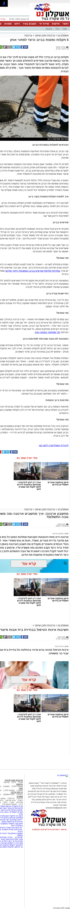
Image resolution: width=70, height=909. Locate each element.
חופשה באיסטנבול (15, 833)
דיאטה (19, 820)
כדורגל (20, 798)
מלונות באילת (16, 810)
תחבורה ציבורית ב (9, 804)
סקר (21, 788)
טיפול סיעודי (59, 646)
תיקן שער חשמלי (16, 845)
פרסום (17, 847)
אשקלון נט (63, 35)
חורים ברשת (5, 810)
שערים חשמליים (16, 812)
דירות (13, 825)
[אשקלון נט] (62, 775)
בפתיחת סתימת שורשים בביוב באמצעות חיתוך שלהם (32, 270)
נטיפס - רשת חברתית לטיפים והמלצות (49, 829)
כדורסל (11, 798)
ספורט (7, 23)
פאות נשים (5, 839)
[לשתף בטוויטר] (16, 48)
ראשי (66, 23)
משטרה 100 (18, 786)
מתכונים (13, 820)
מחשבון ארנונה (58, 534)
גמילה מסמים (7, 829)
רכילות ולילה (17, 792)
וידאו (17, 23)
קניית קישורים (17, 806)
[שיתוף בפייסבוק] (24, 48)
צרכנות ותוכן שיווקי (45, 35)
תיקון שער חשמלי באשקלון (12, 824)
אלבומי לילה (9, 790)
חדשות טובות (6, 822)
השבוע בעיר (29, 23)
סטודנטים (14, 839)
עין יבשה (18, 827)
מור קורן (5, 820)
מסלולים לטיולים (16, 818)
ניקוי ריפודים (7, 841)
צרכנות (49, 28)
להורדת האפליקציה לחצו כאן (54, 445)
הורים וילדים (18, 822)
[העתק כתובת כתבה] (7, 48)
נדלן (57, 28)
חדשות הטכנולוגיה (7, 816)
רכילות (20, 794)
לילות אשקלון (9, 794)
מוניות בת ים (17, 841)
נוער (12, 802)
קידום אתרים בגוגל (15, 808)
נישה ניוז (19, 816)
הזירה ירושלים (13, 843)
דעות (21, 800)
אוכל (65, 28)
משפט (6, 786)
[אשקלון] (50, 21)
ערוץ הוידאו (11, 800)
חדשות (56, 23)
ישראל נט (18, 837)
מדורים (20, 802)
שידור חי (44, 23)
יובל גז (10, 837)
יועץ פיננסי (18, 829)
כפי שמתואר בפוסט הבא (47, 332)
